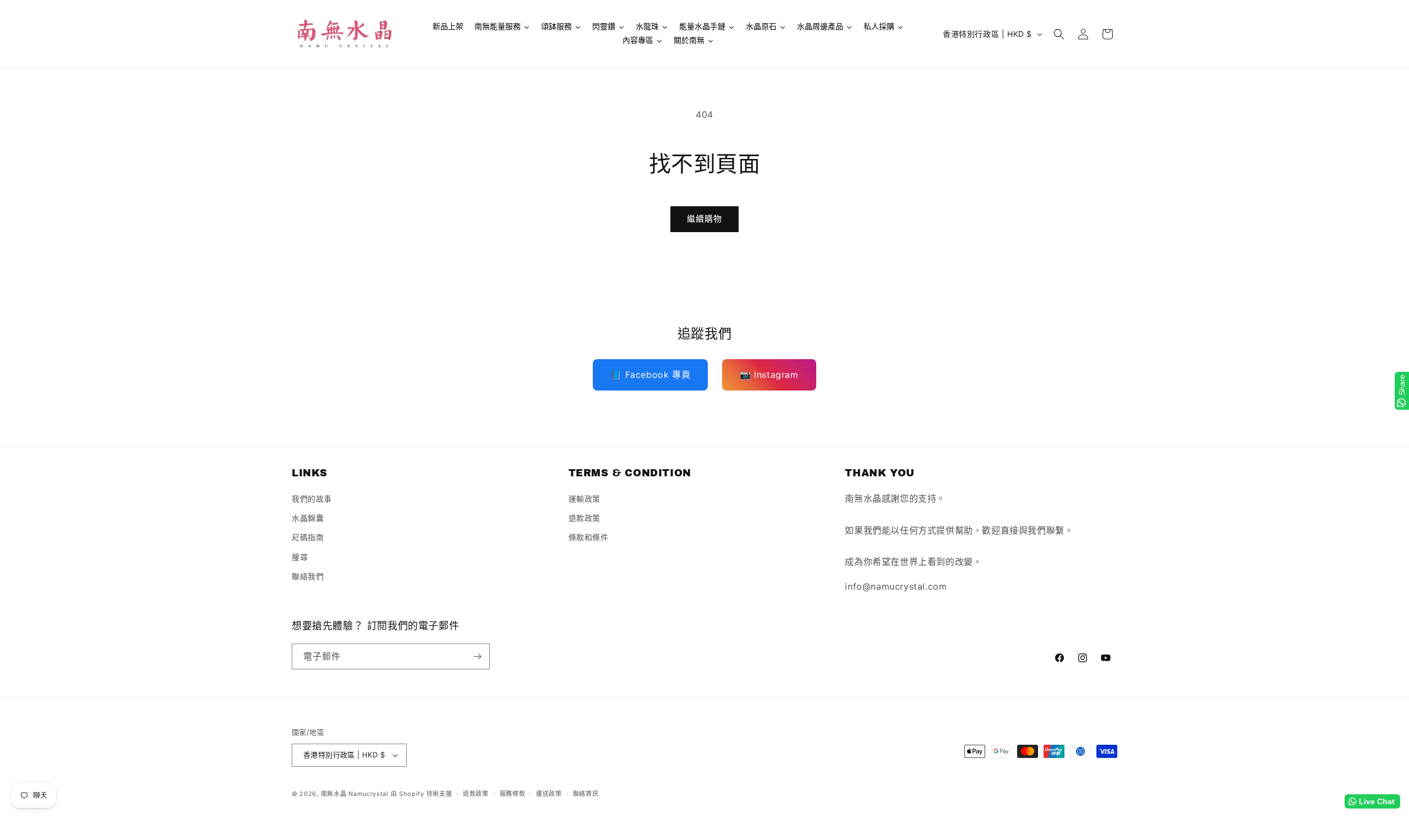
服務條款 (513, 794)
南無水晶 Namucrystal (355, 794)
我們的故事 (312, 498)
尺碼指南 (308, 537)
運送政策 (549, 794)
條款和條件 (589, 537)
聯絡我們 (308, 576)
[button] (1059, 34)
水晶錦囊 (308, 518)
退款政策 (584, 518)
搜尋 (300, 557)
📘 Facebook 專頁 (650, 374)
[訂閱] (477, 656)
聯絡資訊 (586, 794)
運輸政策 (584, 498)
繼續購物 (704, 218)
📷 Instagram (769, 374)
